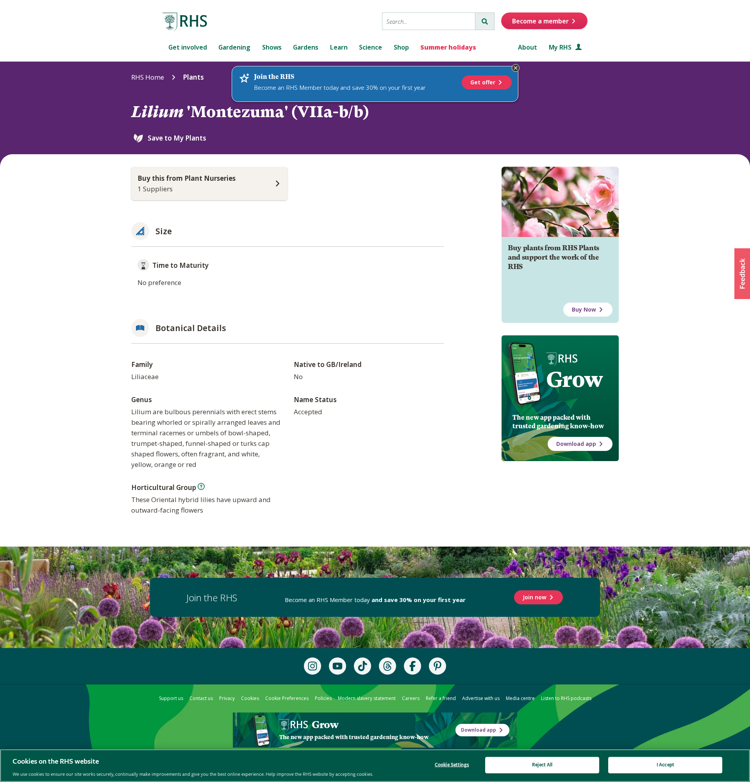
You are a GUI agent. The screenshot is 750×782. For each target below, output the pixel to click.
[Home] (185, 22)
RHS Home (147, 77)
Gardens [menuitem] (305, 47)
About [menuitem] (527, 47)
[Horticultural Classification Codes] (201, 486)
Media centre (520, 698)
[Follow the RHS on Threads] (387, 666)
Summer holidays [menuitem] (448, 47)
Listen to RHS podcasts (566, 698)
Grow (574, 379)
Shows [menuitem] (272, 47)
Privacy (227, 698)
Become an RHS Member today (375, 600)
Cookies (250, 698)
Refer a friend (441, 698)
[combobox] (428, 21)
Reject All (542, 765)
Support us (171, 698)
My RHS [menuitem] (561, 47)
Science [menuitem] (370, 47)
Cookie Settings (452, 765)
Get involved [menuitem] (187, 47)
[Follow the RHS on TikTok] (362, 666)
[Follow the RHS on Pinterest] (437, 666)
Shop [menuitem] (401, 47)
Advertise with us (481, 698)
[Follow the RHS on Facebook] (412, 666)
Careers (411, 698)
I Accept (665, 765)
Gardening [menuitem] (234, 47)
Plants (193, 77)
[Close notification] (516, 68)
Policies (323, 698)
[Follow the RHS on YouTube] (337, 666)
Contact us (201, 698)
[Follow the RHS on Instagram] (312, 666)
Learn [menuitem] (339, 47)
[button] (742, 273)
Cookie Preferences (287, 698)
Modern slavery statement (367, 698)
